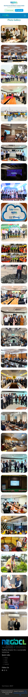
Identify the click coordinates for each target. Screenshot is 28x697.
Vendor (6, 662)
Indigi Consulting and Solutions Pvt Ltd (20, 693)
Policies (6, 658)
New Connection (10, 10)
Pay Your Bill (20, 10)
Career (5, 660)
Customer (6, 664)
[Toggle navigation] (25, 15)
